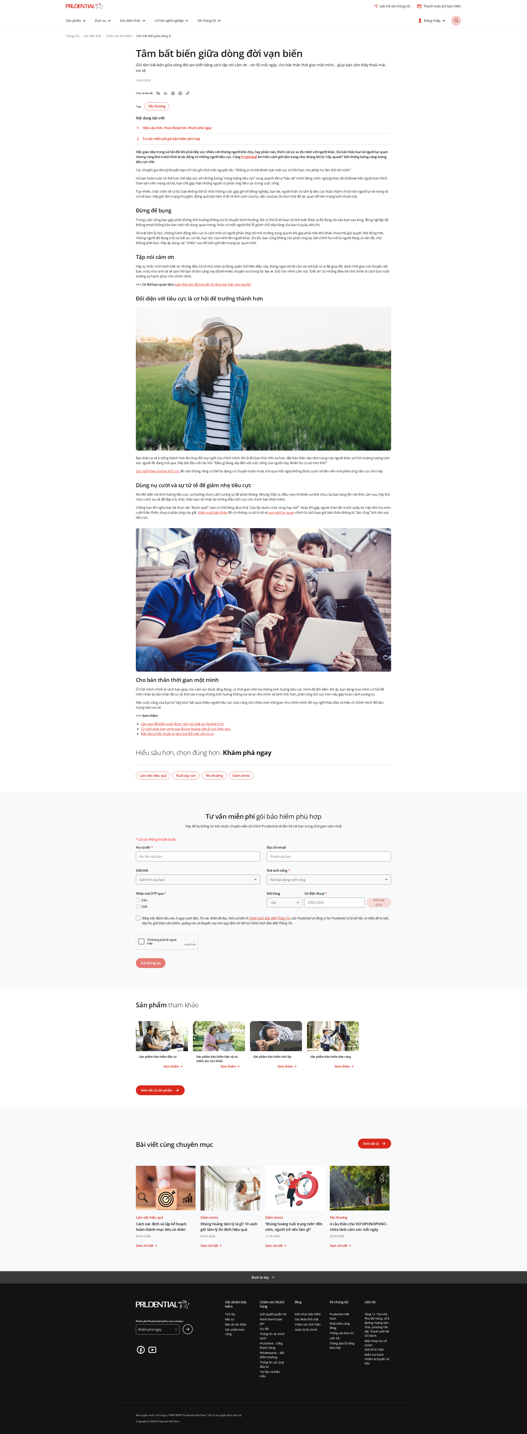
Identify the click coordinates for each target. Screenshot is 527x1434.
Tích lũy (230, 1314)
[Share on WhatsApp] (180, 93)
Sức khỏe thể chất (306, 1319)
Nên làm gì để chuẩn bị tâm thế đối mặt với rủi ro (177, 734)
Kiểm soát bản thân (212, 512)
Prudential (249, 157)
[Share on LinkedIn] (165, 93)
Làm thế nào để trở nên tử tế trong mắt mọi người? (213, 284)
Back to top (260, 1277)
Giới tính (142, 870)
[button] (76, 20)
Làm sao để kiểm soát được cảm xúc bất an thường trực (182, 724)
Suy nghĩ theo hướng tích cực (157, 471)
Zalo (144, 900)
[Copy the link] (188, 93)
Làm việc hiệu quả (153, 775)
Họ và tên (144, 847)
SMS (144, 906)
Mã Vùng (273, 893)
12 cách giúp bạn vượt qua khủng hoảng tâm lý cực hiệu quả (185, 729)
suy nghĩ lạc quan (282, 512)
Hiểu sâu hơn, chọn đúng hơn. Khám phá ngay (177, 128)
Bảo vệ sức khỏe (235, 1324)
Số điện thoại (315, 893)
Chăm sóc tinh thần (308, 1324)
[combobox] (198, 879)
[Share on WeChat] (158, 93)
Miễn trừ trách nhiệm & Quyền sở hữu (377, 1359)
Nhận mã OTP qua (151, 893)
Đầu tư (229, 1319)
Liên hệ (334, 1338)
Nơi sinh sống (278, 870)
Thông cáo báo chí (342, 1333)
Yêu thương (157, 106)
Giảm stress (241, 775)
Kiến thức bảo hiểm (308, 1314)
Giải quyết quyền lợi (273, 1314)
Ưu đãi (264, 1329)
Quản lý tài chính (306, 1329)
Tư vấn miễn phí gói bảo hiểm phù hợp (171, 139)
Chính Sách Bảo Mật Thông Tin (269, 918)
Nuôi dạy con (186, 775)
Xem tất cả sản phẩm (156, 1090)
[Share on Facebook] (173, 93)
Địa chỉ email (276, 847)
